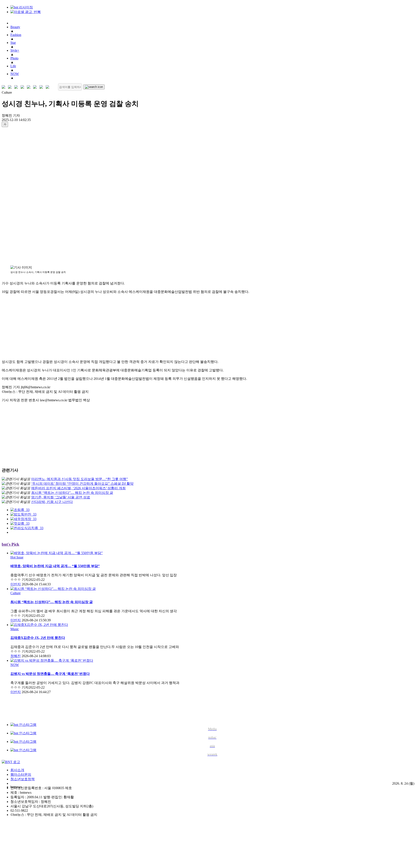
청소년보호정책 (22, 779)
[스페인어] (36, 87)
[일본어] (17, 87)
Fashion (15, 35)
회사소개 (17, 770)
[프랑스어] (29, 87)
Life (13, 66)
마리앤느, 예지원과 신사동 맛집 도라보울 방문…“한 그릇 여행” (79, 479)
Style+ (14, 50)
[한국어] (4, 87)
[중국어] (23, 87)
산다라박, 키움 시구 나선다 (52, 502)
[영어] (10, 87)
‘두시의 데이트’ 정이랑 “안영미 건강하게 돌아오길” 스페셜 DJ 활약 (82, 483)
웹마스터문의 (20, 774)
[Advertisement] (19, 196)
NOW (14, 74)
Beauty (15, 27)
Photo (14, 58)
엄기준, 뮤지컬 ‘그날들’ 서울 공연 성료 (60, 497)
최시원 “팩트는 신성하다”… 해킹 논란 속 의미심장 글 (72, 493)
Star (13, 42)
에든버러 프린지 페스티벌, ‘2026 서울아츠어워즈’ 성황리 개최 (78, 488)
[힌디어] (42, 87)
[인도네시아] (48, 87)
